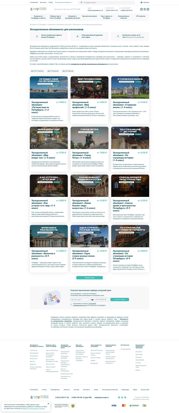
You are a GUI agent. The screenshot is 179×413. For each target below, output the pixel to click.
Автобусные (33, 350)
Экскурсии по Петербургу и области (38, 17)
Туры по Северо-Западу (96, 354)
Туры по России (95, 357)
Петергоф (139, 351)
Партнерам (125, 390)
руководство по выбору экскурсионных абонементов (88, 64)
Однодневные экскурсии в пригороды (140, 346)
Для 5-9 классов (68, 71)
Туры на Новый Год (52, 350)
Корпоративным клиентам (123, 17)
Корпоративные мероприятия (111, 357)
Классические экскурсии (65, 352)
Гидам (135, 390)
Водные (32, 361)
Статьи (44, 390)
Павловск (139, 357)
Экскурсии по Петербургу (38, 24)
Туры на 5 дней (50, 367)
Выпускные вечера (67, 373)
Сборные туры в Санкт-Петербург (55, 17)
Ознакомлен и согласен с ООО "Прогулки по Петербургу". (89, 304)
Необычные (33, 358)
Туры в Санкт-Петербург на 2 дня (52, 360)
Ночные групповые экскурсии (36, 368)
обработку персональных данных (33, 408)
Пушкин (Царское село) (141, 366)
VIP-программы (126, 349)
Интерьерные (34, 353)
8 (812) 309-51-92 (112, 10)
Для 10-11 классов (37, 71)
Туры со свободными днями (52, 370)
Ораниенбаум (140, 360)
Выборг (138, 370)
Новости (67, 390)
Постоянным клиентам (110, 390)
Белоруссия (94, 363)
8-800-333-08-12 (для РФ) (82, 397)
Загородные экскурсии (64, 357)
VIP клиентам (140, 16)
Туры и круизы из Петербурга (106, 17)
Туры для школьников (89, 16)
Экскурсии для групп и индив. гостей (110, 352)
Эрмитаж (33, 364)
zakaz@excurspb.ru (101, 397)
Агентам (76, 390)
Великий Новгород (96, 350)
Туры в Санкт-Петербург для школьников (80, 352)
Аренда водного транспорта (111, 362)
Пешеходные (34, 356)
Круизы (93, 360)
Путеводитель (55, 390)
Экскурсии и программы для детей (72, 17)
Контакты (43, 2)
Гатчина (138, 362)
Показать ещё (89, 278)
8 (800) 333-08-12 (127, 10)
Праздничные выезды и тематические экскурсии (65, 363)
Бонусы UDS (145, 390)
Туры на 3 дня (50, 364)
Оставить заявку (119, 299)
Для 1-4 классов (53, 71)
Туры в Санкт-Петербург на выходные (50, 354)
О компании (34, 2)
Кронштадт (139, 354)
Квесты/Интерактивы (65, 370)
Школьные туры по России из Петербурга (82, 358)
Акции (51, 2)
